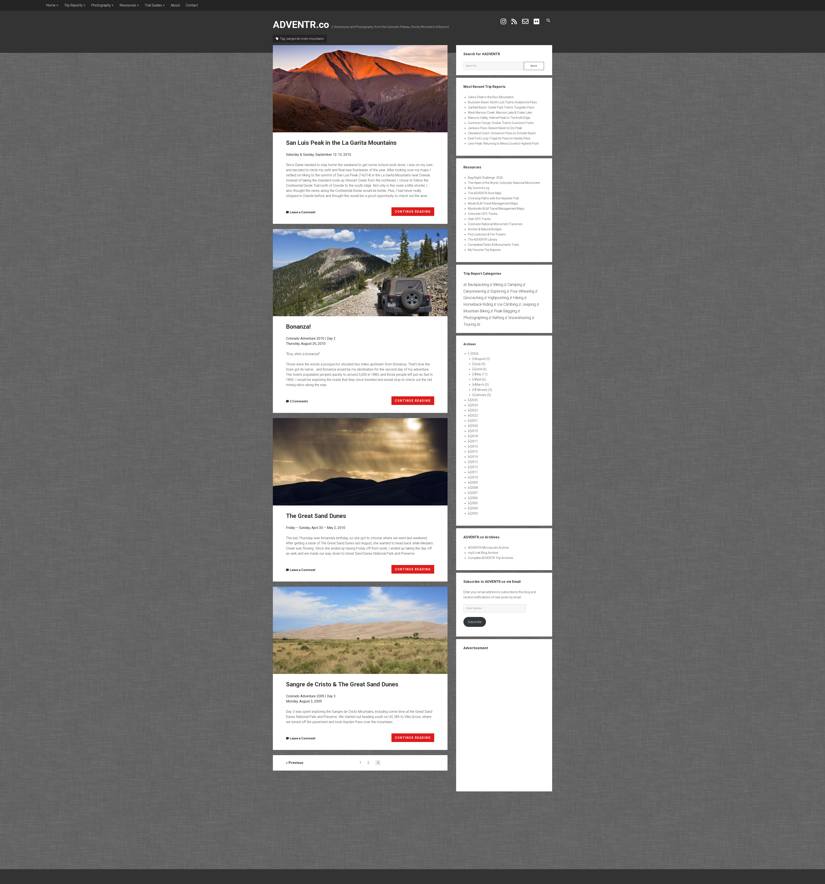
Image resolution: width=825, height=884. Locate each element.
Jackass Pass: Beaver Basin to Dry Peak (495, 128)
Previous (296, 763)
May (481, 374)
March (482, 384)
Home (50, 5)
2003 (474, 513)
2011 (474, 472)
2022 (474, 415)
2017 (474, 441)
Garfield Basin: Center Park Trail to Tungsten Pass (501, 107)
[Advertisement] (504, 720)
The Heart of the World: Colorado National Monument (504, 183)
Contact (192, 5)
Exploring (498, 291)
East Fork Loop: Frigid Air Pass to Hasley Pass (499, 138)
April (480, 379)
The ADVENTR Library (482, 239)
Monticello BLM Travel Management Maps (496, 208)
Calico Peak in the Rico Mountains (491, 97)
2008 (474, 487)
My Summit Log (478, 188)
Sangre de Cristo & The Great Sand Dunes (360, 630)
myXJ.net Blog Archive (483, 552)
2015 (474, 451)
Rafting (498, 317)
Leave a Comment (302, 212)
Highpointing (498, 297)
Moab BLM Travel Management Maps (493, 203)
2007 (474, 493)
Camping (514, 284)
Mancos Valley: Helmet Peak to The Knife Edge (499, 117)
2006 (474, 498)
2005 (474, 503)
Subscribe (474, 622)
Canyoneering (474, 291)
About (175, 5)
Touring (469, 324)
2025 (474, 400)
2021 (474, 420)
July (480, 364)
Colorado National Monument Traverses (495, 224)
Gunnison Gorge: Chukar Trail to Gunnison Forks (501, 123)
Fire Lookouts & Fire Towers (487, 234)
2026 (475, 353)
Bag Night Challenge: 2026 (485, 177)
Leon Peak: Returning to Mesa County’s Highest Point (503, 143)
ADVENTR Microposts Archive (488, 547)
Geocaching (473, 297)
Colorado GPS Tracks (483, 213)
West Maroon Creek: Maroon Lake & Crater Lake (500, 112)
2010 (474, 477)
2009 (474, 482)
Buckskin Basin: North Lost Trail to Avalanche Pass (502, 102)
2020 (474, 425)
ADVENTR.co (301, 24)
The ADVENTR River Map (484, 193)
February (483, 389)
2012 (474, 467)
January (483, 395)
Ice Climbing (507, 304)
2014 (474, 456)
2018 (474, 436)
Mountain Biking (476, 311)
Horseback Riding (478, 304)
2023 (474, 410)
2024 (474, 405)
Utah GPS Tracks (479, 219)
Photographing (475, 317)
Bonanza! (360, 272)
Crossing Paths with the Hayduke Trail (493, 198)
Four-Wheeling (522, 291)
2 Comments (299, 401)
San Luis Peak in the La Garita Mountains (360, 88)
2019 (474, 431)
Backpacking (478, 284)
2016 (474, 446)
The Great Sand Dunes (360, 461)
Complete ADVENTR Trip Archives (490, 558)
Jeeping (529, 304)
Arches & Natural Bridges (485, 229)
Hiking (518, 297)
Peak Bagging (505, 311)
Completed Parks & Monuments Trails (493, 244)
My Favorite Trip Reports (484, 250)
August (482, 358)
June (480, 369)
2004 (474, 508)
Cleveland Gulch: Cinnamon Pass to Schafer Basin (502, 133)
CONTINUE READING (414, 213)
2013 (474, 462)
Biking (498, 284)
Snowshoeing (519, 317)
